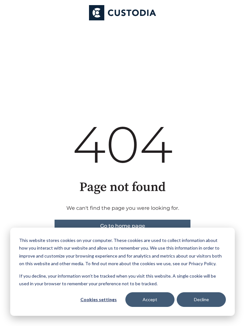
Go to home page (122, 226)
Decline (201, 299)
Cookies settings (98, 299)
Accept (150, 299)
